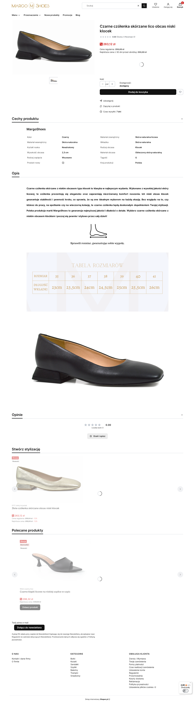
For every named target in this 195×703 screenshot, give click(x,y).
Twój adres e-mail (20, 622)
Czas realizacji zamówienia (141, 667)
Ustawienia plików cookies (141, 687)
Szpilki (74, 667)
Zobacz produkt (30, 607)
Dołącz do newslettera (29, 627)
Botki (73, 658)
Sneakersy (75, 676)
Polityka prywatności (138, 684)
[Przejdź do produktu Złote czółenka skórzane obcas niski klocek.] (47, 479)
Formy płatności (136, 664)
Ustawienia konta (137, 670)
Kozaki (74, 661)
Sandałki (75, 664)
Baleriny (74, 670)
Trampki (74, 673)
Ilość (102, 79)
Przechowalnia (136, 676)
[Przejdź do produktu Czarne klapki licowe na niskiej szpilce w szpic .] (55, 562)
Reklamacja (134, 681)
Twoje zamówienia (137, 661)
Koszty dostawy (136, 678)
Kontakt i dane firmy (21, 658)
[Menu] (190, 683)
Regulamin (134, 673)
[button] (144, 5)
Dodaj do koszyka (138, 92)
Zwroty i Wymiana (137, 658)
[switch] (185, 690)
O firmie (15, 661)
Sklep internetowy (96, 699)
